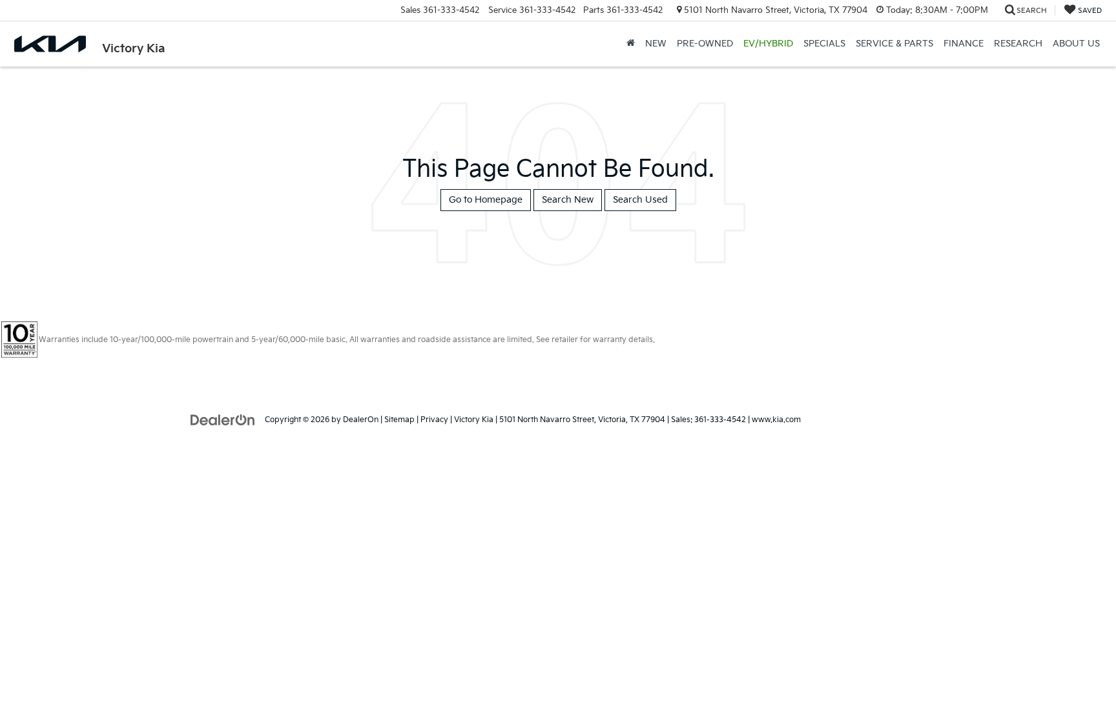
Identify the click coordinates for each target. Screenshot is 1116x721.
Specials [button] (824, 43)
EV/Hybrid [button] (768, 43)
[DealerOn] (223, 419)
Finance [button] (964, 43)
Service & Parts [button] (894, 43)
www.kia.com (776, 420)
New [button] (655, 43)
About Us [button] (1076, 43)
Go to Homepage (485, 199)
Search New (568, 199)
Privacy (434, 420)
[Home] (630, 43)
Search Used (640, 199)
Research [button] (1018, 43)
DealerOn (360, 420)
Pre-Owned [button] (705, 43)
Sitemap (399, 420)
